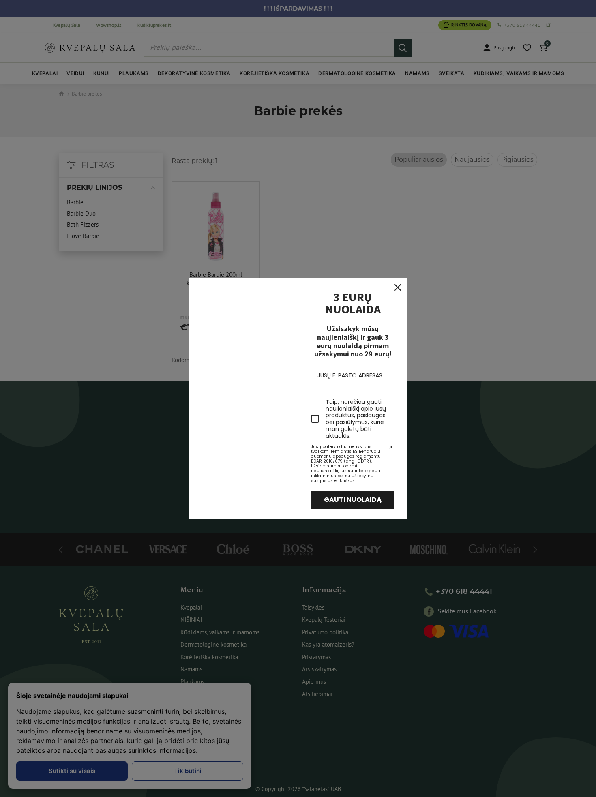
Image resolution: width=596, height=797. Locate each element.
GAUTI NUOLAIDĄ (353, 499)
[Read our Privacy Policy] (389, 448)
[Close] (397, 287)
